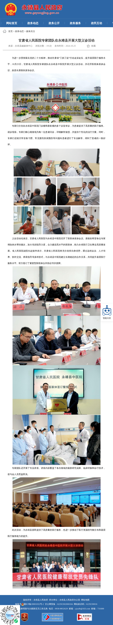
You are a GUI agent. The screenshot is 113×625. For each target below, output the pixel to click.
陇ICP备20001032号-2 (34, 604)
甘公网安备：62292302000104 (59, 604)
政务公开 (54, 23)
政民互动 (96, 23)
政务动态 (32, 23)
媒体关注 (30, 31)
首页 (10, 31)
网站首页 (11, 23)
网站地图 (85, 600)
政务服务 (75, 23)
